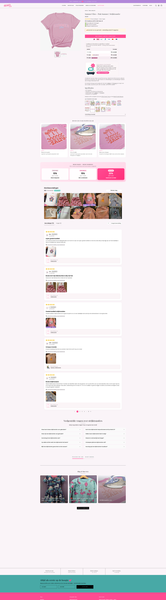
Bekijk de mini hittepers (102, 72)
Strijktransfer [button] (54, 261)
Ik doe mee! (85, 587)
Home (86, 10)
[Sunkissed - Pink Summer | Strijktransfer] (103, 109)
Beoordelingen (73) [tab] (49, 223)
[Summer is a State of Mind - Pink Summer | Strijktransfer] (87, 109)
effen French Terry (105, 96)
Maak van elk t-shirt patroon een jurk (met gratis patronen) (53, 499)
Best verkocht (92, 10)
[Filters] (108, 223)
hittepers (115, 83)
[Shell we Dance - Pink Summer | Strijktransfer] (119, 103)
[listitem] (50, 199)
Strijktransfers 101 (105, 500)
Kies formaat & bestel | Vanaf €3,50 (105, 36)
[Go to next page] (91, 411)
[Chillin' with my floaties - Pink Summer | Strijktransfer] (87, 103)
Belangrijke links (73, 597)
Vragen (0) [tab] (58, 223)
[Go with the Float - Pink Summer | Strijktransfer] (98, 103)
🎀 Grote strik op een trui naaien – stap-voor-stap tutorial (82, 499)
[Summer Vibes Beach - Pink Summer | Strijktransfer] (98, 109)
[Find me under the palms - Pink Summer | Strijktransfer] (92, 103)
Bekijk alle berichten (83, 508)
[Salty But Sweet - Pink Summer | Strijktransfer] (114, 103)
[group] (83, 1)
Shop (41, 597)
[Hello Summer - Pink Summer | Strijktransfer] (108, 103)
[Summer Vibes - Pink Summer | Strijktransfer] (57, 54)
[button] (101, 5)
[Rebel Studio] (8, 5)
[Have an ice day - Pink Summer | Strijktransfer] (103, 103)
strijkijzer (109, 83)
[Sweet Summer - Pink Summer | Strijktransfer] (108, 109)
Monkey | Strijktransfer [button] (56, 367)
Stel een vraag (114, 190)
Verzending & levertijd (90, 114)
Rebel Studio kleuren (118, 96)
